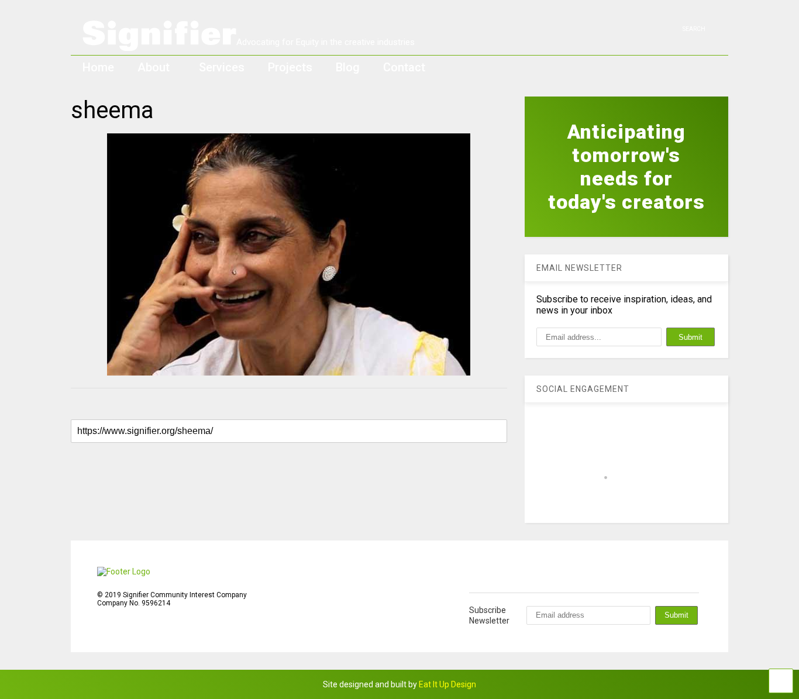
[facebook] (669, 29)
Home (98, 67)
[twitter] (651, 29)
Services (221, 67)
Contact (404, 67)
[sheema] (289, 254)
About (153, 67)
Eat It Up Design (447, 684)
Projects (290, 67)
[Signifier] (248, 45)
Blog (348, 67)
